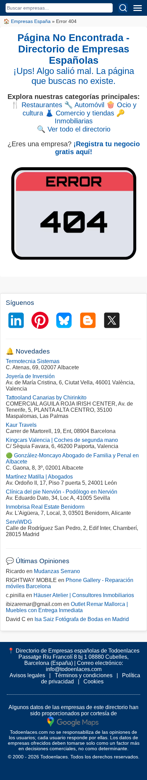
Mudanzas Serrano (57, 571)
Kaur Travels (21, 425)
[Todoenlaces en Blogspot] (88, 320)
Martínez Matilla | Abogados (39, 477)
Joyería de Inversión (30, 376)
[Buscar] (123, 8)
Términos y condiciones (83, 675)
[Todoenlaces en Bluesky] (64, 320)
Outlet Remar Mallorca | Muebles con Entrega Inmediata (67, 607)
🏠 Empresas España (27, 21)
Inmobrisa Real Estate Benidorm (45, 507)
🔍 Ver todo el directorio (73, 129)
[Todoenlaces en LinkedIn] (16, 320)
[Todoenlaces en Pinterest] (40, 320)
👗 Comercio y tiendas (79, 113)
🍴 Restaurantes (36, 105)
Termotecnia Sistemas (32, 361)
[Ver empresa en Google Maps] (72, 721)
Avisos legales (27, 675)
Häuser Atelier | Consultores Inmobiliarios (84, 595)
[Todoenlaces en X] (112, 320)
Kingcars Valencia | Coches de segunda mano (62, 440)
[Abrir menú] (137, 8)
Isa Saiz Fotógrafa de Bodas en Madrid (82, 619)
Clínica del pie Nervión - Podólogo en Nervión (61, 492)
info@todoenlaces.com (74, 669)
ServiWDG (19, 522)
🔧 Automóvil (84, 105)
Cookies (93, 681)
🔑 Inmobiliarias (90, 117)
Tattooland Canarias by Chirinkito (46, 397)
